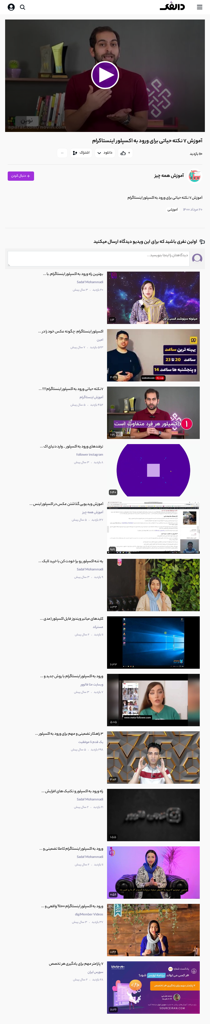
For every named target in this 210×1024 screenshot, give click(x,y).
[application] (105, 76)
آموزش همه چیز (169, 176)
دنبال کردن (18, 176)
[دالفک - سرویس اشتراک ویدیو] (176, 7)
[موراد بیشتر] (62, 153)
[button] (105, 75)
